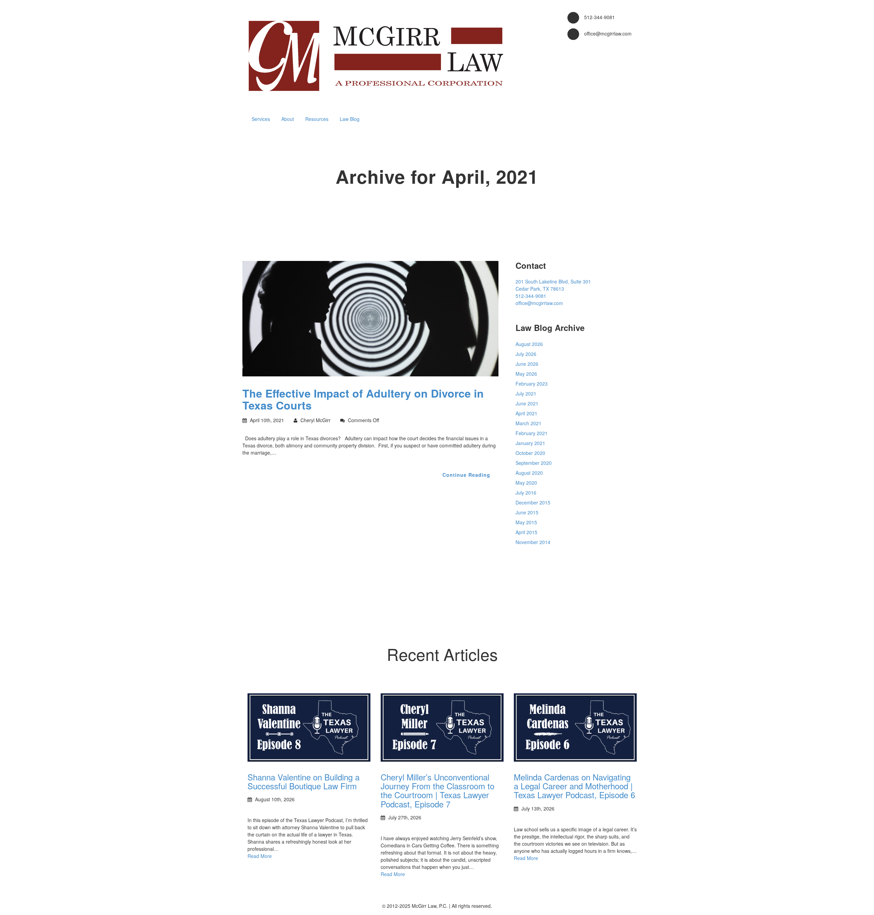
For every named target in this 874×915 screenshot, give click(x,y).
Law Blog (350, 118)
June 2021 (527, 403)
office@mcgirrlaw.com (539, 303)
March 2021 (528, 423)
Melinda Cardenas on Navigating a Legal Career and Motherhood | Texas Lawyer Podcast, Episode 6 (574, 786)
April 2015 (526, 532)
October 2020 (530, 452)
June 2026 (527, 363)
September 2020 (534, 462)
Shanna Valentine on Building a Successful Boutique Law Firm (304, 781)
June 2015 (527, 512)
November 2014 (533, 542)
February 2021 (532, 433)
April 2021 (526, 413)
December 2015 (533, 502)
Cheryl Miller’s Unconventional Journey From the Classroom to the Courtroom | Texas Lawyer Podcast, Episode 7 (437, 790)
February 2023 (532, 383)
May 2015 (526, 522)
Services (261, 118)
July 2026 (526, 353)
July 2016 (526, 492)
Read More (260, 855)
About (287, 118)
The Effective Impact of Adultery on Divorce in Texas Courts (363, 399)
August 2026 (529, 344)
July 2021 (526, 393)
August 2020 (529, 472)
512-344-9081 (531, 295)
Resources (316, 118)
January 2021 (530, 443)
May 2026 (526, 373)
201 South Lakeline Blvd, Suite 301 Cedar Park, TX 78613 (553, 285)
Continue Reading (466, 474)
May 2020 (526, 482)
